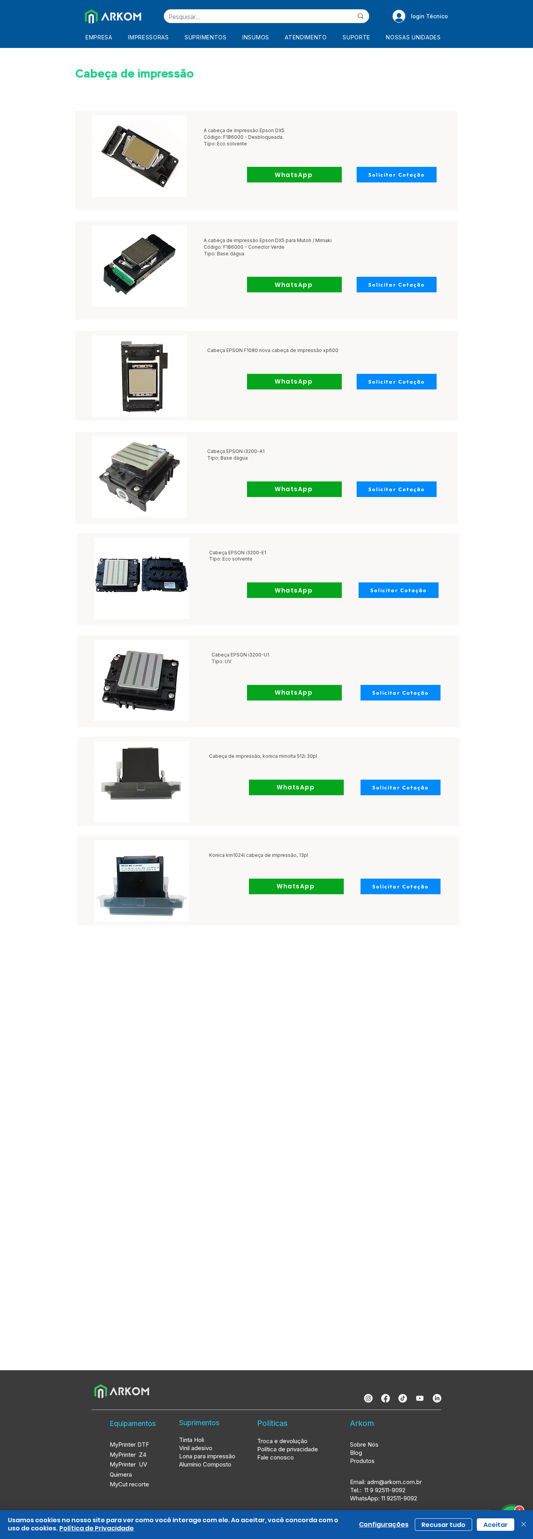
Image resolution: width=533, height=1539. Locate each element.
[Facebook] (385, 1398)
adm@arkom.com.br (394, 1482)
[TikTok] (402, 1398)
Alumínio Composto (206, 1464)
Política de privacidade (287, 1449)
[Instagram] (368, 1398)
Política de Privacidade (96, 1528)
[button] (150, 37)
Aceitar (495, 1524)
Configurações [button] (384, 1524)
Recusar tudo (443, 1524)
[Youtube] (420, 1398)
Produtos (362, 1461)
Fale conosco (275, 1457)
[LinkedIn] (437, 1398)
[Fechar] (523, 1524)
